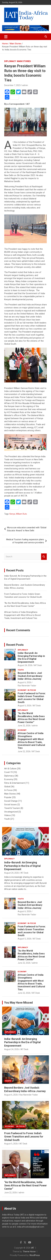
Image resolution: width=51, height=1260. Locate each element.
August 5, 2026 (24, 705)
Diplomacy (10, 61)
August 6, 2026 (24, 682)
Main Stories (24, 61)
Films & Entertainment (14, 783)
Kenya (12, 514)
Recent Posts (15, 644)
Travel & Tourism (12, 808)
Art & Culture (10, 768)
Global (7, 786)
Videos (7, 815)
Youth (21, 670)
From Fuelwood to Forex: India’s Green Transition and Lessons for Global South (32, 698)
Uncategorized (11, 811)
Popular (7, 797)
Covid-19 (8, 772)
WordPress (34, 1255)
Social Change (11, 801)
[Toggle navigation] (6, 36)
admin (25, 85)
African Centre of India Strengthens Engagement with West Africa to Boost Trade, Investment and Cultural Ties (22, 615)
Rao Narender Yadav (27, 685)
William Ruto (21, 514)
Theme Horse (29, 1251)
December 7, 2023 (12, 85)
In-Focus (31, 690)
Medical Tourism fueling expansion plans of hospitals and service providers (25, 541)
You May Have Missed (18, 1002)
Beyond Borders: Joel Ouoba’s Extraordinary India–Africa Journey (30, 675)
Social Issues (10, 804)
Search (44, 556)
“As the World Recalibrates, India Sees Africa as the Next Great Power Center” (31, 717)
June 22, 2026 (24, 725)
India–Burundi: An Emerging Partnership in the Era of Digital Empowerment (31, 657)
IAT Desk (38, 665)
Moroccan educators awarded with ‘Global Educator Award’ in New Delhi (26, 529)
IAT (32, 1247)
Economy (22, 690)
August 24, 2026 (25, 665)
